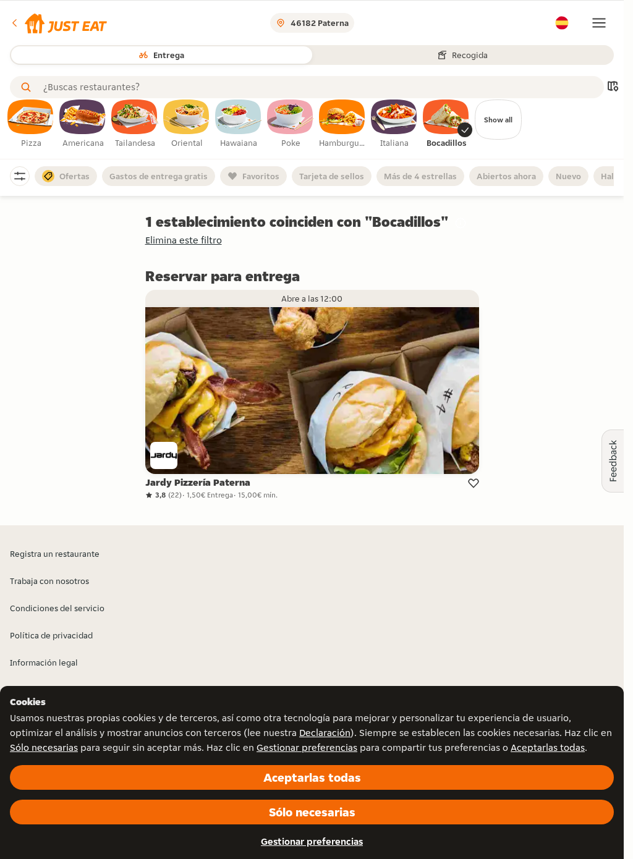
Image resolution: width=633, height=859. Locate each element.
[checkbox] (30, 124)
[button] (58, 23)
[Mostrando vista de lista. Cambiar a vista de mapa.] (612, 87)
